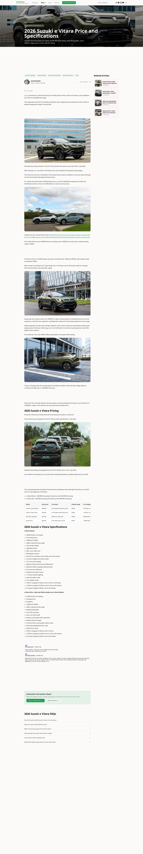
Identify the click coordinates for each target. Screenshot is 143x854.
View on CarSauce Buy (34, 700)
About (57, 3)
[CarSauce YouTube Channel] (123, 2)
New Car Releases (68, 75)
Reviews (34, 3)
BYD (37, 184)
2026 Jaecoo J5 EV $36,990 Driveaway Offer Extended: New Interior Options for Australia (62, 237)
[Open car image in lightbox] (57, 140)
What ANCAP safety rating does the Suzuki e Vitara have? (40, 742)
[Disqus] (57, 664)
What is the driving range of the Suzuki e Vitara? (37, 729)
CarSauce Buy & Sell (69, 2)
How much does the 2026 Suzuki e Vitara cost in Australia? (40, 720)
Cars (49, 3)
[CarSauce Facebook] (118, 2)
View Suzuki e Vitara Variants (33, 25)
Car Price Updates (30, 75)
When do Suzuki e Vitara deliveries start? (35, 724)
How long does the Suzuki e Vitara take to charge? (38, 733)
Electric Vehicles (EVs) (54, 75)
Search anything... (103, 2)
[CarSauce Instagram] (121, 2)
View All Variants (52, 700)
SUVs (77, 75)
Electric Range (42, 75)
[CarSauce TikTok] (116, 2)
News (43, 3)
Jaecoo (57, 181)
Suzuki (32, 22)
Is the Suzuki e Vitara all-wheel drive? (34, 737)
